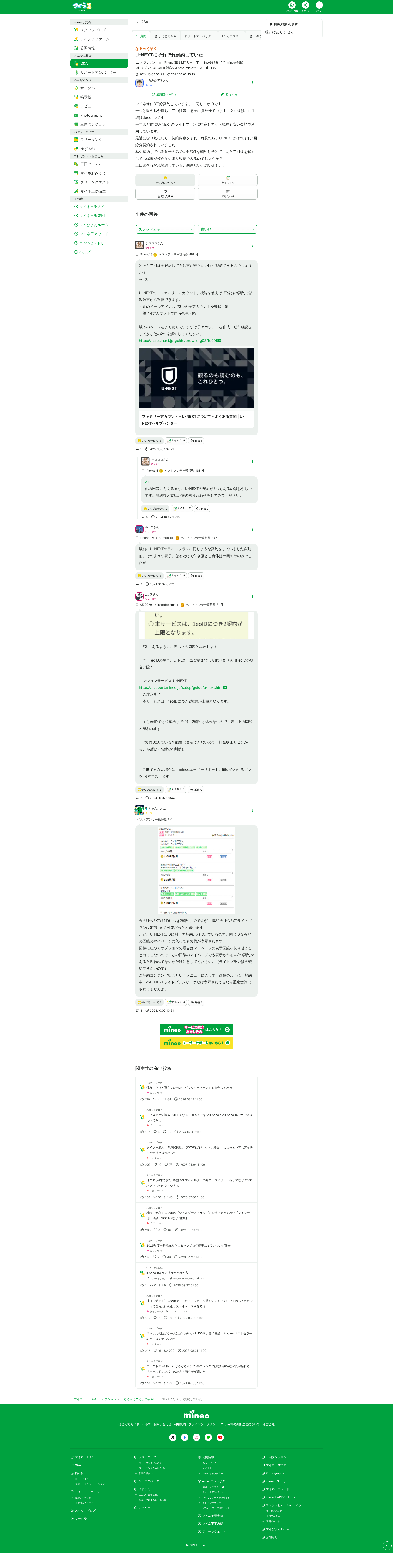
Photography (275, 1473)
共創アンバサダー (212, 1502)
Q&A (144, 22)
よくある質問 (167, 36)
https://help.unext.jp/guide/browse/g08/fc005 (178, 340)
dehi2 (149, 527)
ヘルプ (258, 36)
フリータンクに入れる (150, 1462)
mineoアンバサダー (215, 1481)
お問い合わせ (162, 1424)
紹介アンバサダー (212, 1486)
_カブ (149, 594)
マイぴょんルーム (278, 1529)
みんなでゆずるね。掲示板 (152, 1500)
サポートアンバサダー (199, 36)
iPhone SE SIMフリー (178, 62)
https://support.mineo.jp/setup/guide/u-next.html (181, 687)
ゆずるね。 (146, 1489)
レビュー (144, 1508)
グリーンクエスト (214, 1531)
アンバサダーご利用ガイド (216, 1508)
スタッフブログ (85, 1510)
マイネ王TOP (84, 1457)
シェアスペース (149, 1481)
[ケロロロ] (139, 247)
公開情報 (208, 1457)
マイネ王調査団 (212, 1515)
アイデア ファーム (87, 1492)
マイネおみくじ (274, 1511)
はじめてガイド (128, 1424)
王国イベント (273, 1521)
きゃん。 (154, 808)
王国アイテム (273, 1516)
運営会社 (269, 1424)
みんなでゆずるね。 (149, 1494)
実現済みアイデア (84, 1502)
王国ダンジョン (276, 1457)
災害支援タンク (147, 1473)
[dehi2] (139, 529)
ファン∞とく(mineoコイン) (284, 1505)
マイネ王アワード (278, 1489)
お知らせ (272, 1537)
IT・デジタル (82, 1478)
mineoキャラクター (213, 1473)
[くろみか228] (139, 82)
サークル (81, 1518)
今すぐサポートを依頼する (216, 1497)
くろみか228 (154, 80)
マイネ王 (207, 1468)
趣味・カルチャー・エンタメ (90, 1484)
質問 (143, 36)
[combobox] (165, 229)
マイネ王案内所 (212, 1523)
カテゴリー (234, 36)
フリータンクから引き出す (152, 1468)
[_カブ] (139, 596)
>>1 (148, 481)
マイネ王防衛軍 (276, 1465)
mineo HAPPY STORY (280, 1497)
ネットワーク (209, 1462)
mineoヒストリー (277, 1481)
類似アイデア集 (83, 1497)
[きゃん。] (139, 812)
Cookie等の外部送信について (240, 1424)
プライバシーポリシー (203, 1424)
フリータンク (147, 1457)
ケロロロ (151, 243)
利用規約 (180, 1424)
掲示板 (79, 1473)
